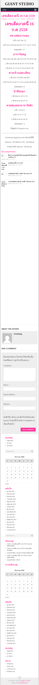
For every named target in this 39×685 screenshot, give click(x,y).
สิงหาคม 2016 (11, 496)
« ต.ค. (7, 484)
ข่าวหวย (23, 19)
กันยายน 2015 (11, 524)
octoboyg (4, 19)
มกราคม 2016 (11, 514)
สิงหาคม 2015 (11, 527)
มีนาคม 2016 (10, 509)
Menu (4, 10)
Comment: (7, 365)
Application (10, 440)
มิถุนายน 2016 (11, 501)
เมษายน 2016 (11, 506)
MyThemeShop (22, 683)
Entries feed (10, 666)
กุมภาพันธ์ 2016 (11, 512)
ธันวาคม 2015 (11, 517)
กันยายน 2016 (11, 494)
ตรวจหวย (9, 445)
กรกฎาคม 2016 (11, 499)
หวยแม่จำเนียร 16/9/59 (13, 560)
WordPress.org (11, 671)
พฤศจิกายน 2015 (11, 519)
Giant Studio (19, 4)
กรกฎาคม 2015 (11, 530)
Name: (6, 385)
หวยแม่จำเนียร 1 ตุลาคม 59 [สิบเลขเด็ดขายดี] (20, 553)
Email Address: (9, 394)
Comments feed (11, 669)
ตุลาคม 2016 (10, 491)
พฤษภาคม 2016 (11, 504)
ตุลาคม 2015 (10, 522)
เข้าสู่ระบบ (10, 663)
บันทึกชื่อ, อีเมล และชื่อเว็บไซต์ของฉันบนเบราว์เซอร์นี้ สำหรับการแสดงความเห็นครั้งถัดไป (19, 420)
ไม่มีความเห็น (30, 19)
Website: (6, 404)
